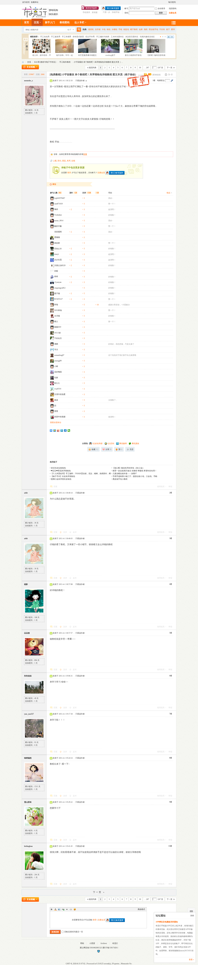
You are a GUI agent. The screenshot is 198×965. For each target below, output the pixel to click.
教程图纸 (65, 22)
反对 (75, 532)
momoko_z (28, 81)
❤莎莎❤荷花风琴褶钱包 (61, 471)
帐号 (126, 8)
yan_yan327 (29, 714)
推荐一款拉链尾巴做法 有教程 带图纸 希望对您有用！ (135, 471)
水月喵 (57, 316)
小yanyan (57, 282)
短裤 (141, 29)
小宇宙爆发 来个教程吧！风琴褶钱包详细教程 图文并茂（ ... (98, 62)
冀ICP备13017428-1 (110, 948)
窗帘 (173, 29)
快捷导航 (173, 22)
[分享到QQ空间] (54, 430)
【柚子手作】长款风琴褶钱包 (63, 476)
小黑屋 (92, 943)
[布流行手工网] (40, 17)
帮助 (82, 943)
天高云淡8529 (59, 265)
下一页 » (99, 892)
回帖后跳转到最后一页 (73, 932)
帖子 (69, 30)
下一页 (169, 68)
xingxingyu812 (59, 288)
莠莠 (56, 411)
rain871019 (58, 204)
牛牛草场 (58, 310)
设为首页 (26, 2)
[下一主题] (172, 74)
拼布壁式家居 (78, 37)
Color (55, 909)
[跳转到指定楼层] (172, 80)
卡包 (103, 29)
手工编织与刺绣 (102, 37)
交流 (36, 22)
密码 (126, 13)
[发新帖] (30, 67)
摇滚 (56, 400)
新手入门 (50, 22)
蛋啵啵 (57, 237)
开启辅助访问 (167, 2)
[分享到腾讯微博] (61, 430)
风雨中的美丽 (59, 417)
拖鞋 (146, 29)
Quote (67, 909)
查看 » (191, 960)
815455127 (58, 299)
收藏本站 (34, 2)
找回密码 (172, 8)
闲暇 (56, 271)
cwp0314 (57, 389)
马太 (56, 349)
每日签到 (172, 2)
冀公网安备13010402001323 (91, 948)
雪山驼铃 (28, 802)
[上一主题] (169, 74)
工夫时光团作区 (117, 37)
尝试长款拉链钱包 (58, 468)
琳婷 (56, 209)
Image (59, 909)
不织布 (162, 29)
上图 (55, 161)
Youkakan (58, 215)
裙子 (168, 29)
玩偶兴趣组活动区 (147, 37)
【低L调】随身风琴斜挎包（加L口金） (128, 468)
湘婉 (56, 344)
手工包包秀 (45, 37)
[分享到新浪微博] (58, 430)
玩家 (56, 378)
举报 (170, 486)
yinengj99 (58, 361)
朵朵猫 (27, 633)
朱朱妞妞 (28, 676)
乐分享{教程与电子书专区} (45, 62)
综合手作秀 (90, 37)
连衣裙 (98, 29)
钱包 (108, 29)
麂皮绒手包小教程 (120, 479)
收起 (168, 193)
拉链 (73, 161)
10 (140, 68)
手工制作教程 (65, 62)
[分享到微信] (69, 430)
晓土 (56, 321)
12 (165, 36)
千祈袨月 (58, 338)
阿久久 (57, 383)
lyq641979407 (59, 198)
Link (63, 909)
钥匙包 (126, 29)
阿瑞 (56, 305)
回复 (85, 154)
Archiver (103, 943)
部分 (59, 161)
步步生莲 (58, 260)
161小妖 (57, 333)
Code (70, 909)
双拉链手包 (153, 29)
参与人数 (55, 193)
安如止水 (58, 249)
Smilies (74, 909)
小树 (56, 366)
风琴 (69, 161)
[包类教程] (55, 74)
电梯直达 (161, 80)
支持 (65, 532)
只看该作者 (80, 81)
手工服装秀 (55, 37)
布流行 (115, 943)
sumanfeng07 (59, 355)
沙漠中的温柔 (59, 394)
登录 (69, 172)
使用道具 (161, 486)
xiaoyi (56, 254)
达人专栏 (79, 22)
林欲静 (57, 243)
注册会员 (172, 13)
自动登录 (161, 8)
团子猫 (57, 293)
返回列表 (92, 68)
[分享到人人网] (65, 430)
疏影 (26, 584)
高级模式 (141, 909)
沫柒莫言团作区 (131, 37)
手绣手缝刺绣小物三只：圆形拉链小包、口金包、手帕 (135, 476)
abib (26, 493)
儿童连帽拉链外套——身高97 (125, 473)
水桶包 (114, 29)
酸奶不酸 (58, 226)
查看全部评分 (55, 422)
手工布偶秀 (66, 37)
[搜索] (78, 29)
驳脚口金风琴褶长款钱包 (61, 479)
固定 (64, 161)
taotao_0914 (58, 221)
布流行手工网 (23, 62)
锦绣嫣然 (28, 758)
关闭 (192, 916)
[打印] (166, 74)
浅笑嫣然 (58, 232)
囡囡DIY (57, 327)
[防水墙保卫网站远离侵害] (98, 952)
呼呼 (56, 277)
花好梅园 (58, 372)
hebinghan (28, 846)
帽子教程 (134, 29)
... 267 (146, 68)
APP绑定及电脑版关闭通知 (167, 922)
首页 (26, 22)
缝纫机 (91, 29)
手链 (120, 29)
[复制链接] (156, 75)
